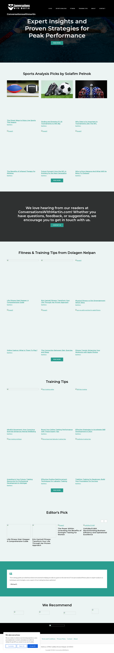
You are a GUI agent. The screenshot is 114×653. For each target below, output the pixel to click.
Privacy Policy (61, 639)
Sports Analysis (61, 8)
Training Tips (83, 8)
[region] (21, 641)
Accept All (32, 646)
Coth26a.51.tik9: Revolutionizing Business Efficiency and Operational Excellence (95, 532)
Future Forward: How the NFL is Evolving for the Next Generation (54, 172)
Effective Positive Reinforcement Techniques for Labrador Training (54, 480)
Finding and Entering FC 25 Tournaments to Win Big (51, 123)
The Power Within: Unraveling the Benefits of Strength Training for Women (69, 532)
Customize (11, 646)
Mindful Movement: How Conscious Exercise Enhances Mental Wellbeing (21, 430)
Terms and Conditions (48, 639)
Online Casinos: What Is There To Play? (22, 350)
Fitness (72, 8)
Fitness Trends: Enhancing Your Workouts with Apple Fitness (87, 351)
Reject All (21, 646)
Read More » (10, 124)
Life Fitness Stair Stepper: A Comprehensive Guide (18, 301)
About (93, 8)
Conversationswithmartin (21, 14)
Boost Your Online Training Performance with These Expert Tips (57, 430)
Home (50, 8)
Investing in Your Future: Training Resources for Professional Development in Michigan (20, 481)
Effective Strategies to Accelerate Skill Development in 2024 (90, 430)
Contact (102, 8)
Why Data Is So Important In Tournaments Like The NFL (86, 123)
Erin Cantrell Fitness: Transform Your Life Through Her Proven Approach (55, 301)
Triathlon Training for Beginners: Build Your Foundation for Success (90, 480)
